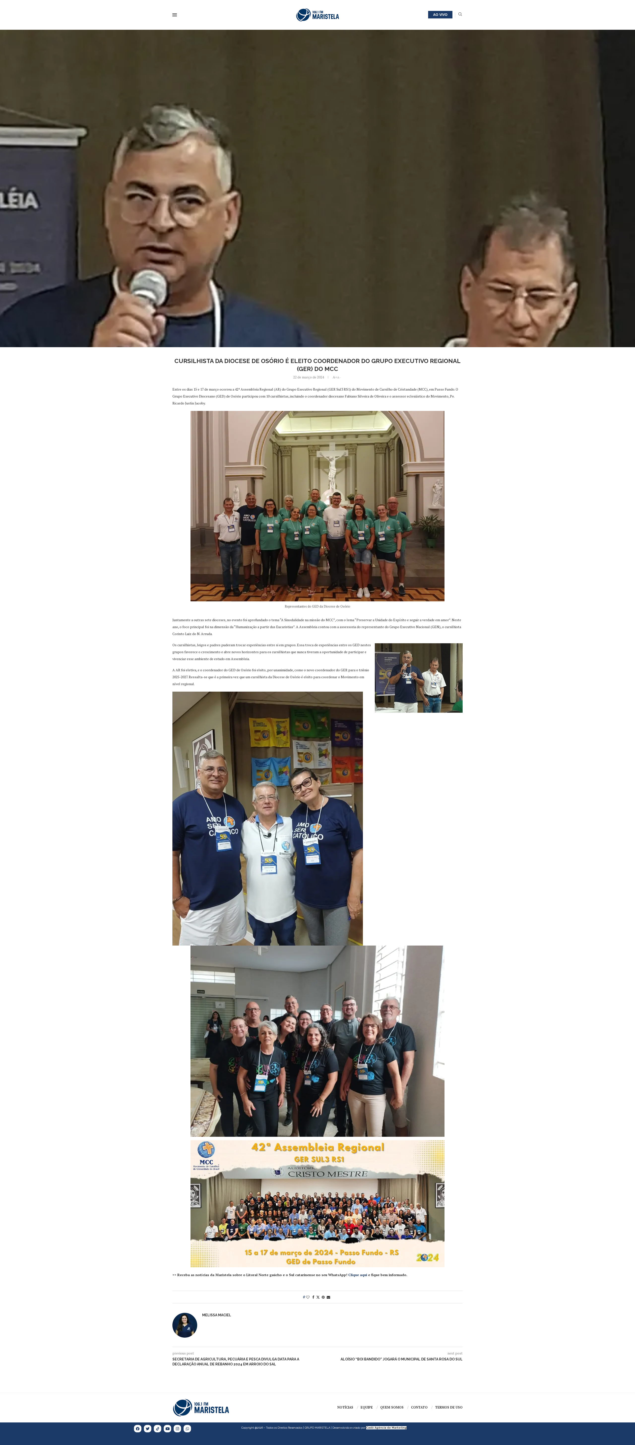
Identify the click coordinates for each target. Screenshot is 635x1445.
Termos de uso (449, 1407)
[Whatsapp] (187, 1428)
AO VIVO (440, 15)
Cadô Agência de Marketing (386, 1427)
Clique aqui (357, 1274)
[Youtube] (167, 1428)
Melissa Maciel (216, 1315)
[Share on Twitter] (318, 1297)
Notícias (345, 1407)
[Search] (460, 14)
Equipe (367, 1407)
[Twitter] (147, 1428)
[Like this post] (308, 1297)
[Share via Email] (328, 1297)
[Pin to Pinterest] (323, 1297)
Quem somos (392, 1407)
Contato (419, 1407)
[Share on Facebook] (313, 1297)
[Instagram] (177, 1428)
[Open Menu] (174, 15)
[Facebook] (137, 1428)
